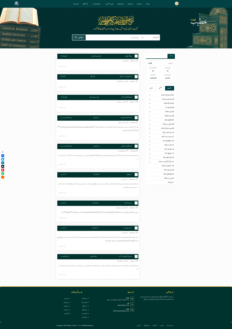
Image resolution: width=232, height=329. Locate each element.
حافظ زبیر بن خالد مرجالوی (96, 56)
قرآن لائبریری (84, 314)
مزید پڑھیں (61, 66)
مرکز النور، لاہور (63, 175)
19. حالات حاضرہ (169, 170)
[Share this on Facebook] (2, 155)
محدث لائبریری (85, 302)
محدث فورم (66, 306)
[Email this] (2, 166)
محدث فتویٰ (84, 306)
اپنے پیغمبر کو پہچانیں (128, 56)
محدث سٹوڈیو (84, 298)
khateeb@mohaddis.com (121, 311)
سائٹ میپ (139, 326)
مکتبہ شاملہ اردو (66, 314)
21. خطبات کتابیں (169, 174)
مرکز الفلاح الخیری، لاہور (64, 256)
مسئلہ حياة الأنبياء (129, 175)
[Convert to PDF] (2, 170)
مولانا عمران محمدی (96, 118)
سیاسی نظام (120, 123)
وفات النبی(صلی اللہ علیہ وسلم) (127, 97)
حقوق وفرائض (119, 82)
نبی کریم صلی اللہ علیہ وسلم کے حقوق (126, 77)
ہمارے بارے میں (170, 326)
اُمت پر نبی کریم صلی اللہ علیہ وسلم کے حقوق (125, 256)
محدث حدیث (66, 302)
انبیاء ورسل (124, 61)
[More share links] (2, 177)
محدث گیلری (84, 318)
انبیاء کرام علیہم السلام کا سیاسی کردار (126, 118)
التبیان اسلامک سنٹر (63, 56)
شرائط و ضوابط (155, 326)
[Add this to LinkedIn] (2, 162)
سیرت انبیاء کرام (118, 208)
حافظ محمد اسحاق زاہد (93, 256)
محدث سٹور (66, 299)
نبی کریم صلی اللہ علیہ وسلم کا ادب (126, 146)
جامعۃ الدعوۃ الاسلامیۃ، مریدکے (66, 118)
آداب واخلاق (124, 151)
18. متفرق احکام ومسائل (168, 166)
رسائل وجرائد (66, 310)
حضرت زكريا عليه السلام (128, 228)
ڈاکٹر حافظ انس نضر (96, 175)
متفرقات (171, 182)
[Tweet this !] (2, 159)
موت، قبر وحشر (119, 102)
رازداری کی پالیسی (147, 326)
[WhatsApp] (2, 173)
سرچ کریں (80, 37)
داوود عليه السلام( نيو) (128, 203)
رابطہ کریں (162, 326)
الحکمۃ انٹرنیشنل (92, 77)
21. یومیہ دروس (169, 178)
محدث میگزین (84, 310)
